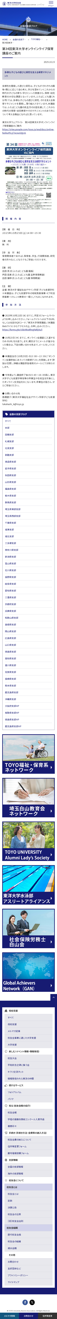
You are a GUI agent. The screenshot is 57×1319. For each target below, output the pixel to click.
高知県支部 (10, 658)
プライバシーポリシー (18, 1275)
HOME (5, 39)
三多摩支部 (10, 543)
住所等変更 (47, 1315)
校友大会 (12, 1058)
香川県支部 (10, 665)
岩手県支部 (10, 468)
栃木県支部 (10, 495)
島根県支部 (10, 624)
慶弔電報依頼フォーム (18, 1153)
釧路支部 (9, 455)
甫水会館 (12, 1248)
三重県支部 (10, 597)
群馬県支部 (10, 502)
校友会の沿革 (14, 1214)
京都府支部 (10, 604)
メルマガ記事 (14, 1031)
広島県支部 (10, 638)
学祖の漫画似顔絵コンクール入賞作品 (26, 1119)
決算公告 (12, 1207)
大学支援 (12, 1044)
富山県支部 (10, 563)
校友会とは (13, 1193)
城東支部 (9, 529)
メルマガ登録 (9, 1315)
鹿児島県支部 (11, 692)
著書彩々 (12, 1126)
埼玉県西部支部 (12, 516)
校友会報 (12, 1112)
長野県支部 (10, 577)
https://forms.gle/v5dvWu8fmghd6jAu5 (22, 329)
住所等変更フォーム (17, 1146)
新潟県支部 (10, 556)
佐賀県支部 (10, 672)
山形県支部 (10, 482)
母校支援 (12, 1024)
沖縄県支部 (10, 699)
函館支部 (9, 434)
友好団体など (14, 1268)
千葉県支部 (10, 522)
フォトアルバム (14, 1092)
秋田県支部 (10, 475)
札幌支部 (9, 441)
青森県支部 (10, 461)
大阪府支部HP (12, 706)
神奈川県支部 (11, 549)
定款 (10, 1200)
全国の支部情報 (15, 1166)
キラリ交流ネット (16, 1071)
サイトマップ (13, 1282)
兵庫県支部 (10, 611)
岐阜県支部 (10, 583)
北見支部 (9, 448)
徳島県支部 (10, 651)
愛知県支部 (10, 590)
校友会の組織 (14, 1241)
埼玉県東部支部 (12, 509)
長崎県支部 (10, 678)
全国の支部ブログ (19, 39)
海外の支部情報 (15, 1173)
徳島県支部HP (12, 719)
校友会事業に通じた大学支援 (22, 1037)
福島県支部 (10, 488)
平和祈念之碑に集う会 (18, 1065)
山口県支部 (10, 644)
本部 (7, 427)
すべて (8, 421)
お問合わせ (13, 1261)
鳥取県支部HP (12, 712)
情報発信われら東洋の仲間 (21, 1078)
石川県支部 (10, 570)
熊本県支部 (10, 685)
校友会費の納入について (19, 1139)
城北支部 (9, 536)
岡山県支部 (10, 631)
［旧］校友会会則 (15, 1221)
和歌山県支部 (11, 617)
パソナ (11, 1099)
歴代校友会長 (14, 1234)
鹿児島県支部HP (13, 726)
